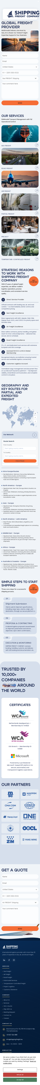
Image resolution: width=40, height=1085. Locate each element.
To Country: (7, 452)
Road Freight (7, 977)
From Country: (7, 445)
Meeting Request (8, 1012)
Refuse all (20, 1075)
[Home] (23, 14)
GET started (33, 281)
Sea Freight (6, 971)
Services (5, 1003)
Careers (5, 1018)
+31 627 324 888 (11, 1035)
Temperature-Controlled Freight (14, 984)
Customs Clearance (9, 990)
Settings (20, 1070)
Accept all (20, 1080)
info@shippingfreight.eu (14, 1039)
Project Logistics (8, 987)
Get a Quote (7, 1006)
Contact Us (6, 1015)
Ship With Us (7, 1009)
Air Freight (6, 974)
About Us (6, 1000)
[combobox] (20, 67)
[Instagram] (14, 960)
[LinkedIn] (4, 960)
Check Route (20, 461)
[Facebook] (9, 960)
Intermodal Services (9, 980)
